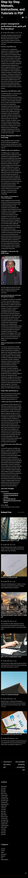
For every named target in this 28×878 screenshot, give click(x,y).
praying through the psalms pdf (11, 493)
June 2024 (3, 831)
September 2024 (5, 825)
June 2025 (3, 809)
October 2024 (4, 823)
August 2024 (4, 827)
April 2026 (3, 791)
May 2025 (3, 811)
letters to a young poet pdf (9, 577)
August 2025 (4, 806)
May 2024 (3, 832)
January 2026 (4, 797)
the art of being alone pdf (9, 499)
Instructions (3, 854)
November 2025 (4, 800)
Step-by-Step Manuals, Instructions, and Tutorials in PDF (13, 7)
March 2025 (4, 815)
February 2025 (4, 816)
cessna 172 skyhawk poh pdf (9, 694)
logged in (9, 507)
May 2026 (3, 790)
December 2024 (4, 820)
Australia (3, 849)
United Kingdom (4, 859)
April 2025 (3, 813)
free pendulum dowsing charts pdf (11, 734)
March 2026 (4, 793)
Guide (2, 852)
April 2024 (3, 834)
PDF (21, 32)
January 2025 (4, 818)
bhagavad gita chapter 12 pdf (10, 540)
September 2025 (5, 804)
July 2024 (3, 829)
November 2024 (4, 822)
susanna (5, 32)
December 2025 (4, 799)
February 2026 (4, 795)
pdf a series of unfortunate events (11, 656)
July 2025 (3, 807)
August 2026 (4, 786)
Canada (3, 850)
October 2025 (4, 802)
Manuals (3, 856)
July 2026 (3, 788)
